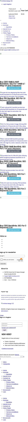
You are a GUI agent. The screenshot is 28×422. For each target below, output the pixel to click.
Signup (17, 355)
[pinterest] (3, 243)
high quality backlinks (19, 299)
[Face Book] (3, 240)
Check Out (12, 18)
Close (1, 315)
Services (5, 372)
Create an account (7, 348)
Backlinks (9, 374)
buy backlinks (13, 295)
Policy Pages (7, 380)
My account (6, 390)
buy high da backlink (13, 297)
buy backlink (7, 295)
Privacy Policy (10, 382)
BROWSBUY (4, 311)
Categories (6, 364)
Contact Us (6, 378)
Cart (4, 392)
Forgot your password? (9, 328)
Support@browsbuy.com (12, 276)
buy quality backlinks (9, 299)
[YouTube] (3, 247)
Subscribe (3, 264)
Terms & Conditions (12, 384)
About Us (9, 386)
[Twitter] (3, 242)
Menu (4, 362)
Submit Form (7, 376)
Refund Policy (10, 388)
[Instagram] (3, 245)
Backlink (3, 295)
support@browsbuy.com (11, 50)
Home (5, 370)
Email (2, 256)
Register (9, 4)
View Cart (12, 16)
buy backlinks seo (20, 295)
